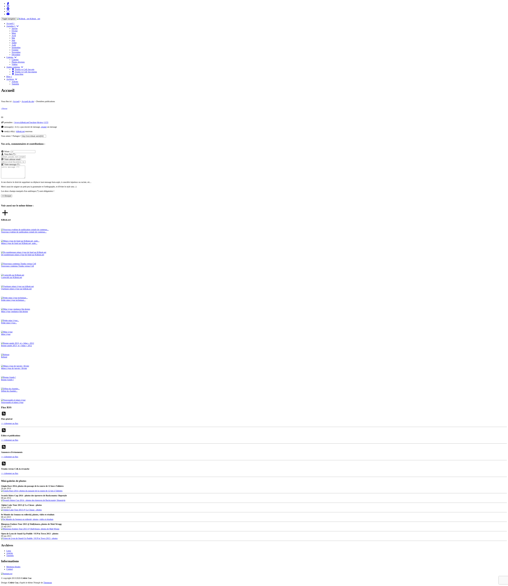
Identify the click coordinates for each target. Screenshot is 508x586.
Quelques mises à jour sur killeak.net (16, 289)
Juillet (14, 43)
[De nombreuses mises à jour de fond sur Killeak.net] (23, 252)
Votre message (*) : (12, 164)
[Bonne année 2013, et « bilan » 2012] (17, 343)
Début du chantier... (9, 391)
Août (14, 45)
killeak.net (20, 131)
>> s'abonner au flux (9, 423)
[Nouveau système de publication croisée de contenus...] (25, 229)
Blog (9, 76)
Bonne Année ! (7, 380)
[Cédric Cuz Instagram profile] (8, 6)
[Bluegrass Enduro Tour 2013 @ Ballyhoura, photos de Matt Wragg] (30, 529)
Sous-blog (18, 74)
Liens (8, 551)
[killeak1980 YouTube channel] (8, 14)
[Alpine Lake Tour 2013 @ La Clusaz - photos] (21, 510)
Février (15, 31)
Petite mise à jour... (9, 323)
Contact (9, 569)
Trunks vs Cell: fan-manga (25, 72)
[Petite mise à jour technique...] (14, 298)
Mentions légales (13, 567)
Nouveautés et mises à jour (12, 402)
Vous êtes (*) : (10, 154)
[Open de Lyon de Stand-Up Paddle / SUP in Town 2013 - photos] (29, 538)
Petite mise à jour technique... (13, 300)
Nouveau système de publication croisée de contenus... (24, 232)
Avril (14, 35)
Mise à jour (5, 334)
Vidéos (14, 64)
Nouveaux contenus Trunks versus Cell (17, 266)
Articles (15, 81)
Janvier (15, 28)
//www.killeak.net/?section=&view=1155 (31, 122)
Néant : (7, 151)
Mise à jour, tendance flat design (14, 311)
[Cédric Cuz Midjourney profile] (8, 11)
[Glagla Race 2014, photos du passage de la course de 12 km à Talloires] (31, 491)
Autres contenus (13, 67)
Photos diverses (18, 62)
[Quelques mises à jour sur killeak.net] (17, 286)
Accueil (10, 23)
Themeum (47, 583)
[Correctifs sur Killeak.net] (12, 275)
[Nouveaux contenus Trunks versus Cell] (18, 264)
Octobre (15, 50)
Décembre (16, 55)
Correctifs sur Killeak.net (11, 277)
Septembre (16, 47)
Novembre (16, 52)
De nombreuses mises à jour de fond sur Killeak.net (22, 255)
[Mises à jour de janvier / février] (15, 366)
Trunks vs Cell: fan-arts (24, 69)
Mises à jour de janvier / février (14, 368)
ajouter (44, 127)
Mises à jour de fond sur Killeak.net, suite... (19, 243)
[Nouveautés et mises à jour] (13, 400)
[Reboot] (5, 354)
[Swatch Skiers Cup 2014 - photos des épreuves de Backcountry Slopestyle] (33, 500)
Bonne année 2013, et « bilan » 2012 (16, 345)
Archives (10, 79)
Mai (13, 38)
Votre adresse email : (12, 159)
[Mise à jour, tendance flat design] (15, 309)
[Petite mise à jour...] (10, 320)
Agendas (10, 26)
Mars (14, 33)
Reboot (4, 357)
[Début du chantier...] (10, 389)
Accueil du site (28, 101)
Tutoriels (15, 84)
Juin (13, 40)
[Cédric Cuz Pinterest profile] (8, 9)
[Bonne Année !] (8, 377)
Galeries (10, 57)
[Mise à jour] (7, 332)
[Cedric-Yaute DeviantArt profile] (8, 3)
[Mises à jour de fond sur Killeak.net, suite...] (20, 241)
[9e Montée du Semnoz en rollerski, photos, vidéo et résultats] (27, 519)
